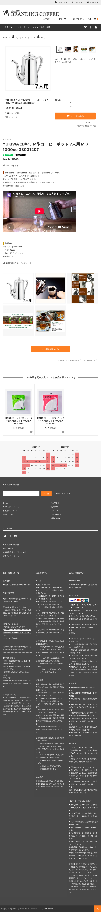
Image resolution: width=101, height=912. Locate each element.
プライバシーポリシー (12, 556)
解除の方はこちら (63, 493)
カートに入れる (77, 116)
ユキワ (43, 38)
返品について (91, 122)
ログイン (77, 2)
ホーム (5, 38)
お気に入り (13, 117)
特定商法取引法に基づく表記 (15, 552)
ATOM (10, 548)
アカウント (61, 2)
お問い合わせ (23, 27)
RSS (4, 548)
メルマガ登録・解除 (41, 27)
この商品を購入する (50, 349)
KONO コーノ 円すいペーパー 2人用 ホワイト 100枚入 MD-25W (18, 421)
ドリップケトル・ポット (24, 38)
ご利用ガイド (8, 27)
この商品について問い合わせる (68, 360)
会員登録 (93, 2)
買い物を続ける (89, 360)
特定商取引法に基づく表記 (86, 126)
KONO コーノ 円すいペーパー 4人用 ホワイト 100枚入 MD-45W (50, 421)
